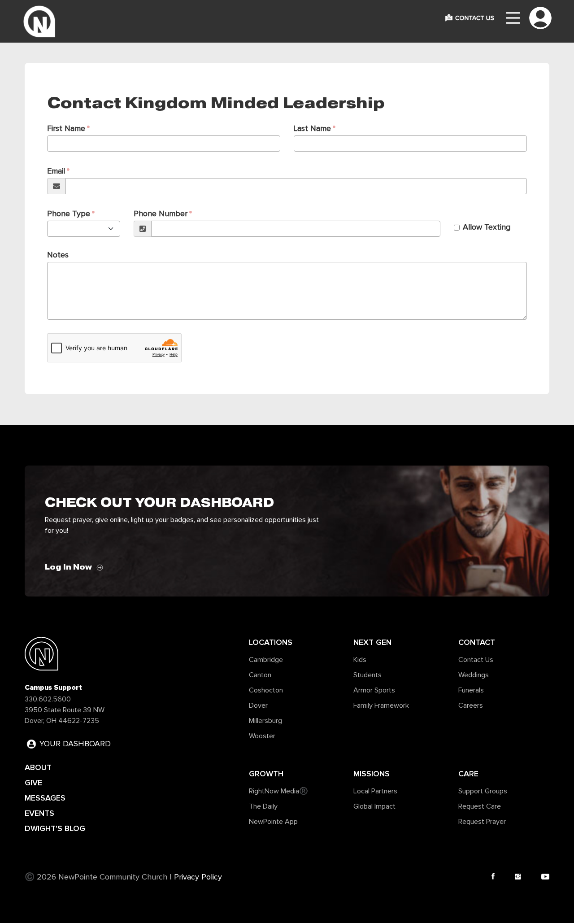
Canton (260, 675)
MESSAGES (45, 798)
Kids (359, 659)
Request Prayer (482, 821)
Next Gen (372, 642)
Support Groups (482, 791)
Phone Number (160, 214)
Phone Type (68, 214)
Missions (371, 774)
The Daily (263, 806)
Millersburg (265, 720)
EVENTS (39, 813)
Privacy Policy (198, 877)
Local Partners (375, 791)
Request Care (479, 806)
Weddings (473, 675)
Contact (476, 642)
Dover (258, 705)
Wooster (262, 736)
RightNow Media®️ (278, 791)
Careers (470, 705)
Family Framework (381, 705)
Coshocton (266, 690)
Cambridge (266, 659)
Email (56, 171)
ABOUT (38, 767)
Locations (270, 642)
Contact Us (475, 659)
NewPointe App (273, 821)
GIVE (33, 783)
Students (367, 675)
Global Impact (374, 806)
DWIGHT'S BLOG (55, 828)
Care (468, 774)
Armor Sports (374, 690)
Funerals (471, 690)
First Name (66, 129)
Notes (58, 255)
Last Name (312, 129)
